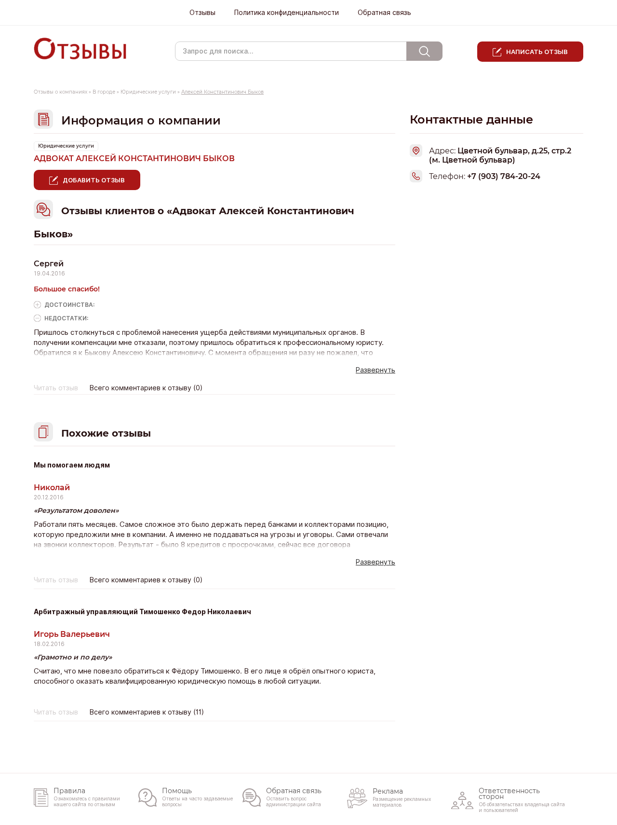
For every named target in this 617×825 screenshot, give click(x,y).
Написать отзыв (537, 51)
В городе (104, 92)
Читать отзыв (56, 388)
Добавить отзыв (94, 180)
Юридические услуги (148, 92)
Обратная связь (384, 12)
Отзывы (202, 12)
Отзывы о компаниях (60, 92)
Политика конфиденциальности (286, 12)
